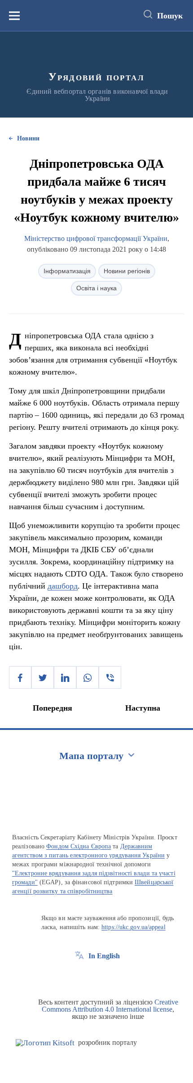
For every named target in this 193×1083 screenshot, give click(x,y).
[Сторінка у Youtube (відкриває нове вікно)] (112, 976)
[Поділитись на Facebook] (20, 677)
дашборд (63, 585)
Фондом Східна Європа (78, 846)
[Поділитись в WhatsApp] (87, 677)
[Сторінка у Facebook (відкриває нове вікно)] (79, 976)
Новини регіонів (127, 271)
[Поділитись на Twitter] (42, 677)
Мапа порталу (91, 755)
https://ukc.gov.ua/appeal (133, 927)
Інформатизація (67, 271)
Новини (28, 138)
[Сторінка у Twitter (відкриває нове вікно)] (96, 976)
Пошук (170, 15)
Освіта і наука (96, 288)
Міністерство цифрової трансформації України (95, 238)
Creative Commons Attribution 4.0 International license (110, 1005)
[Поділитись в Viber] (110, 677)
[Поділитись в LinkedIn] (65, 677)
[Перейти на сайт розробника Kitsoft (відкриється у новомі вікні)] (45, 1043)
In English (104, 956)
